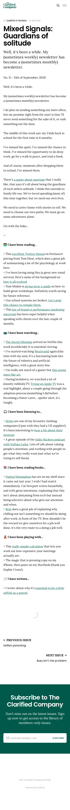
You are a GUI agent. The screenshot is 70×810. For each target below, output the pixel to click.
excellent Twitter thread (28, 254)
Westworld (41, 351)
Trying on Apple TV (43, 384)
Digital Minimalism (18, 477)
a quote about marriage (29, 179)
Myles (10, 421)
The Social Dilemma (19, 342)
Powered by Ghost (35, 787)
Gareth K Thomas (17, 20)
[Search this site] (58, 5)
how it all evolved (15, 282)
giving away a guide (38, 286)
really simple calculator (27, 546)
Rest (9, 509)
